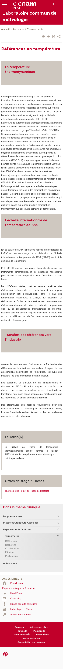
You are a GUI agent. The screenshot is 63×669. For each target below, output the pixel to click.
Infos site (22, 631)
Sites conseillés (22, 634)
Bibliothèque (42, 634)
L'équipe (9, 552)
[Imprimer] (43, 37)
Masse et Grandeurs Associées (20, 522)
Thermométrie (35, 29)
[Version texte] (48, 37)
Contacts (19, 627)
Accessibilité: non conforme (32, 642)
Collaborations (12, 548)
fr (54, 3)
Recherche (18, 29)
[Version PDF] (53, 37)
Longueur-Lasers (12, 516)
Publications (11, 556)
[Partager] (58, 37)
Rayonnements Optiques (17, 529)
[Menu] (4, 3)
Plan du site (39, 631)
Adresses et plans (39, 627)
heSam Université (31, 638)
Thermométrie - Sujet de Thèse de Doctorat (27, 491)
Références (11, 541)
